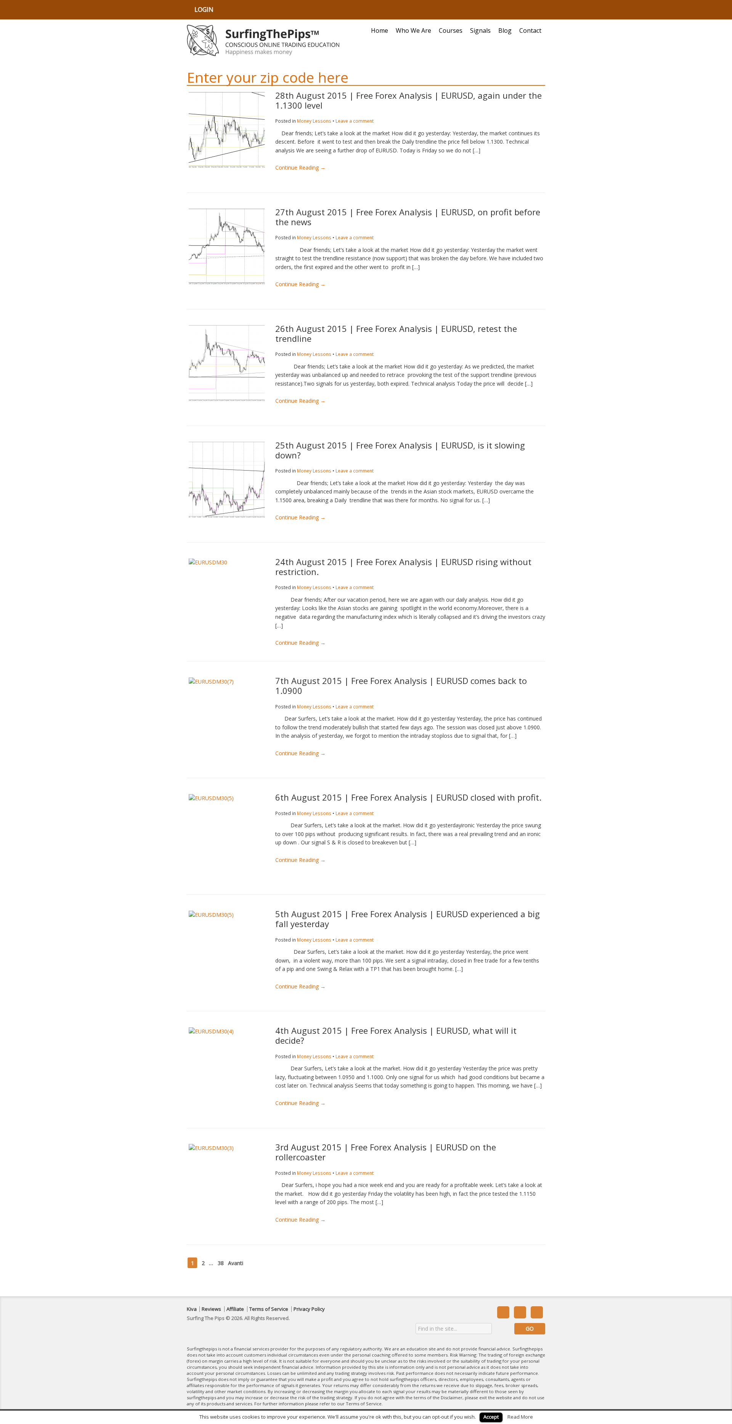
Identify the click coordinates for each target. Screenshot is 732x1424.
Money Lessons (314, 121)
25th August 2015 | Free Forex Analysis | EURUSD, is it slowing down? (400, 450)
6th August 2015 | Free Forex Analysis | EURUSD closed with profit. (408, 797)
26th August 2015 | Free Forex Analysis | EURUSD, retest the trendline (396, 333)
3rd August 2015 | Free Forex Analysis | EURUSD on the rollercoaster (385, 1152)
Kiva (192, 1309)
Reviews (211, 1309)
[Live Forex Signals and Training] (263, 40)
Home (379, 30)
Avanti (235, 1262)
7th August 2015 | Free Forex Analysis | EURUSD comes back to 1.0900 (401, 685)
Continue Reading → (300, 167)
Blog (505, 30)
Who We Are (413, 30)
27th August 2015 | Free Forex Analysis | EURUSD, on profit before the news (407, 216)
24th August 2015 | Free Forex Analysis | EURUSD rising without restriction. (403, 566)
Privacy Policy (309, 1309)
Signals (480, 30)
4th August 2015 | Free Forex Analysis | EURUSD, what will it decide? (396, 1035)
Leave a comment (355, 121)
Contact (530, 30)
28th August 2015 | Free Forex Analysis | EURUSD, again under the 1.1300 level (408, 100)
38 (221, 1262)
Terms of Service (268, 1309)
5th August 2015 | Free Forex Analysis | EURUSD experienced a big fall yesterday (407, 918)
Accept (491, 1416)
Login (204, 9)
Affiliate (235, 1309)
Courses (450, 30)
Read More (520, 1416)
